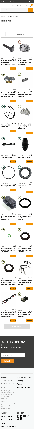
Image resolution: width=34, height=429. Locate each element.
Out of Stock (13, 68)
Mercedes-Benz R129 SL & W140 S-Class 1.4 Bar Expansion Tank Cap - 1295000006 (8, 95)
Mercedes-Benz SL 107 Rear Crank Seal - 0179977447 (24, 218)
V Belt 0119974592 (6, 157)
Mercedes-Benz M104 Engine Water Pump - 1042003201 (24, 127)
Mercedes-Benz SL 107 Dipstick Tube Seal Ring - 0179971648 (8, 250)
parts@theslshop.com (7, 383)
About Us (3, 1)
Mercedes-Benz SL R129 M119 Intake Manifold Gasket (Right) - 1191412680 (8, 314)
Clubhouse (19, 1)
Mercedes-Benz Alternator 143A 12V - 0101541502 (24, 62)
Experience (8, 1)
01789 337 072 (7, 380)
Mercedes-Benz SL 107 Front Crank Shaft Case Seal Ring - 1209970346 (8, 282)
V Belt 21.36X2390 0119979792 (6, 126)
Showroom (24, 1)
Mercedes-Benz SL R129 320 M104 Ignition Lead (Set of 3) (25, 282)
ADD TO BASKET (13, 100)
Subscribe (7, 361)
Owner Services (13, 1)
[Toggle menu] (2, 5)
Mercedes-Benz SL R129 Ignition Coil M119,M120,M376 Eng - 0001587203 (8, 62)
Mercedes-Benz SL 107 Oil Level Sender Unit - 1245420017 (24, 314)
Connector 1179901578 (24, 157)
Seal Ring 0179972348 (8, 185)
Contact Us (28, 1)
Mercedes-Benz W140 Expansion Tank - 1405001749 (8, 218)
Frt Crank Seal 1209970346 (22, 186)
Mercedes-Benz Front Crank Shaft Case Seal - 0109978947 (25, 250)
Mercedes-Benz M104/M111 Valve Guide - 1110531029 (25, 94)
